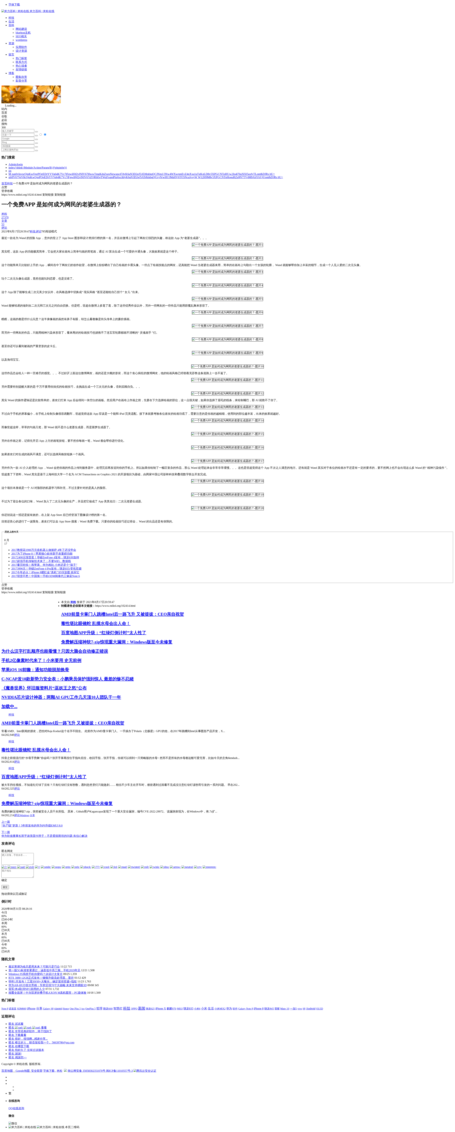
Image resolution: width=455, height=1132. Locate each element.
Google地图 (23, 1070)
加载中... (9, 706)
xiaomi (58, 1008)
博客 (11, 73)
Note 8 (4, 1008)
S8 (304, 1008)
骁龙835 (188, 1008)
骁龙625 (150, 1008)
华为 (229, 1008)
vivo (300, 1008)
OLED (319, 1008)
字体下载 (14, 4)
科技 (11, 17)
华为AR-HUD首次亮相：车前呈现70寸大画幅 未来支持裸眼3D (48, 985)
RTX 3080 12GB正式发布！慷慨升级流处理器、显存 (41, 977)
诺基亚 (12, 1008)
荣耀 (277, 1008)
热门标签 (21, 58)
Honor (66, 1008)
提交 (5, 887)
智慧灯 (117, 1008)
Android (310, 1008)
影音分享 (21, 80)
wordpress (21, 39)
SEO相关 (21, 36)
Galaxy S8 (48, 1008)
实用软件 (21, 47)
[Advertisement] (31, 619)
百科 (11, 25)
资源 (11, 43)
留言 (11, 54)
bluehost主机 (23, 32)
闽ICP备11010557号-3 (119, 1070)
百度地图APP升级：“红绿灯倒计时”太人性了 (103, 632)
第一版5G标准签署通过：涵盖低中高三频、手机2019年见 (44, 970)
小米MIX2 (220, 1008)
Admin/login (16, 164)
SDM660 (21, 1008)
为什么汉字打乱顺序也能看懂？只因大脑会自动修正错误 (54, 651)
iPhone (31, 1008)
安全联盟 (36, 1070)
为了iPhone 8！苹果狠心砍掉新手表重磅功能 (42, 553)
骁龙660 (108, 1008)
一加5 (293, 1008)
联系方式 (21, 61)
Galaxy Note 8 (245, 1008)
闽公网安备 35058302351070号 (87, 1070)
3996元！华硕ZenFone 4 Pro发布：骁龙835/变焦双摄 (46, 568)
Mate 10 (284, 1008)
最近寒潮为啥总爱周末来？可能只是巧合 (34, 966)
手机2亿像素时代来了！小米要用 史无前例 (41, 660)
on (10, 170)
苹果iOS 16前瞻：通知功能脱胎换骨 (35, 669)
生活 (11, 21)
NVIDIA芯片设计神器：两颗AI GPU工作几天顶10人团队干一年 (61, 697)
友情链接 (21, 69)
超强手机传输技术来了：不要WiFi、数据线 (41, 561)
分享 (32, 815)
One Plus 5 (75, 1008)
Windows (24, 815)
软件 (235, 1008)
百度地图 (7, 1070)
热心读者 (21, 65)
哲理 (99, 1008)
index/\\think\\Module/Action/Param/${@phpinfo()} (38, 167)
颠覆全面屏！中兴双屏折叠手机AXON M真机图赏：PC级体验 (47, 992)
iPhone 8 (259, 1008)
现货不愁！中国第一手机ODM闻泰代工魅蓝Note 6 (45, 576)
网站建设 (21, 28)
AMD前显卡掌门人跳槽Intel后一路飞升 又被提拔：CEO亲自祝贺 (122, 614)
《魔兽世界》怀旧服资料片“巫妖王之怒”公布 (44, 688)
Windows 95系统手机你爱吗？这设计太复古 (36, 974)
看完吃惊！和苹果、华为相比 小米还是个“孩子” (44, 564)
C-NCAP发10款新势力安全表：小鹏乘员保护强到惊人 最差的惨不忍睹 (67, 679)
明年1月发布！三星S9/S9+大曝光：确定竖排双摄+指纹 (43, 981)
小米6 (197, 1008)
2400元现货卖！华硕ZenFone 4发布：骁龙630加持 (45, 557)
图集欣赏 (21, 76)
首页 (4, 183)
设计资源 (21, 50)
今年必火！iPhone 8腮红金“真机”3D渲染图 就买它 (45, 572)
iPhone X (160, 1008)
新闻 (141, 1008)
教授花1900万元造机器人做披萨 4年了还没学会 (43, 549)
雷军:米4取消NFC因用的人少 (27, 988)
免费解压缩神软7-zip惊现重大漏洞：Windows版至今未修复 (116, 642)
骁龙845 (269, 1008)
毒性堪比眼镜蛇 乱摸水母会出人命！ (95, 623)
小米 (204, 1008)
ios (83, 1008)
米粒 (73, 602)
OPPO (134, 1008)
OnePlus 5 (90, 1008)
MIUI (180, 1008)
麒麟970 (171, 1008)
